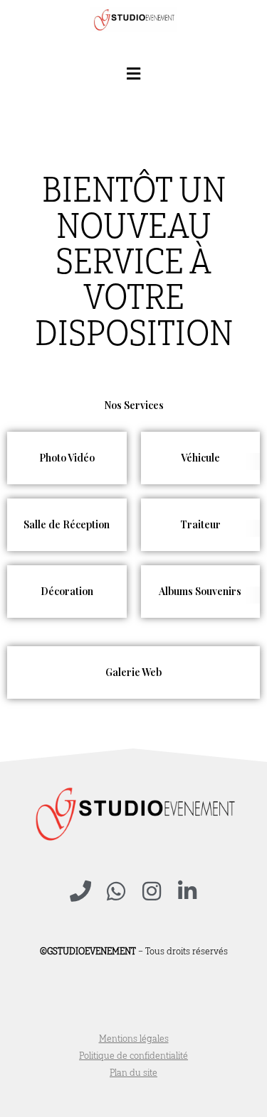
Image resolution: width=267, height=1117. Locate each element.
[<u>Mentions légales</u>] (133, 1038)
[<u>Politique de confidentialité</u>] (133, 1055)
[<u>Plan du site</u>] (133, 1072)
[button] (134, 73)
